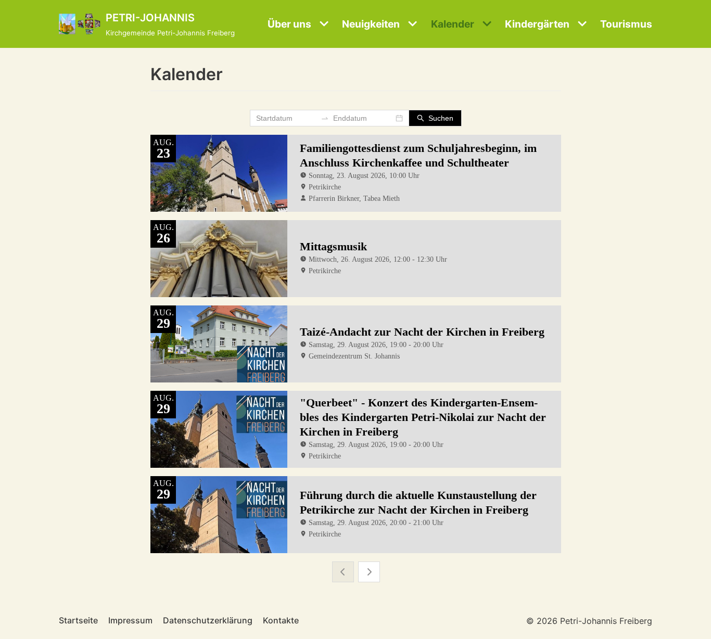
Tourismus (626, 24)
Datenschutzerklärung (207, 620)
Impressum (130, 620)
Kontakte (281, 620)
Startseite (78, 620)
